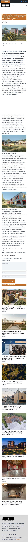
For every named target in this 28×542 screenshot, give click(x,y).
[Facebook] (22, 2)
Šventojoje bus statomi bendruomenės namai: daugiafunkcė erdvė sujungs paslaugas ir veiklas (13, 432)
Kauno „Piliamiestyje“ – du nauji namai (13, 456)
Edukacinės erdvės (21, 252)
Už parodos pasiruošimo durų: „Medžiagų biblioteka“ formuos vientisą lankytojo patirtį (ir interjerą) (14, 358)
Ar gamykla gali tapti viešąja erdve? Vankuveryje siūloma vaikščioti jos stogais (12, 383)
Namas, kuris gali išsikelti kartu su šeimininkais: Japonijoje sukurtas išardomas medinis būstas (11, 408)
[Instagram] (24, 2)
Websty (18, 539)
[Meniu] (12, 1)
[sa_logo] (5, 5)
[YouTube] (15, 534)
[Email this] (3, 43)
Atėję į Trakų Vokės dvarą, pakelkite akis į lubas (14, 478)
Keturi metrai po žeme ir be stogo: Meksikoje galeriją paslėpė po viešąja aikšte (13, 333)
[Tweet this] (9, 43)
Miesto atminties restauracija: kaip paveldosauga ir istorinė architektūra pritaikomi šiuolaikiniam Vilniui (12, 503)
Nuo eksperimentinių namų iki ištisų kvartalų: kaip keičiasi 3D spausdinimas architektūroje (13, 308)
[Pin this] (15, 43)
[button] (26, 5)
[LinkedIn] (26, 2)
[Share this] (6, 43)
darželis (14, 252)
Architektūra (9, 252)
